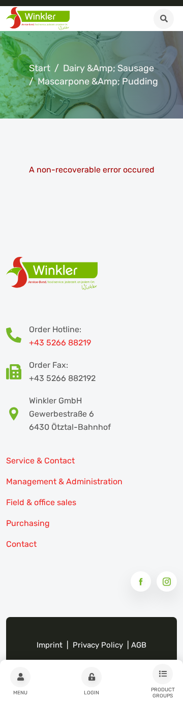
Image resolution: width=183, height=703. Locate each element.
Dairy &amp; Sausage (108, 68)
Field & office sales (41, 502)
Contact (21, 544)
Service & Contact (40, 460)
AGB (138, 645)
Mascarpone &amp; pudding (98, 81)
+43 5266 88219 (60, 342)
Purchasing (28, 523)
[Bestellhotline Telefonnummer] (17, 336)
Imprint (50, 645)
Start (39, 68)
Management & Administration (64, 481)
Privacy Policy (98, 645)
